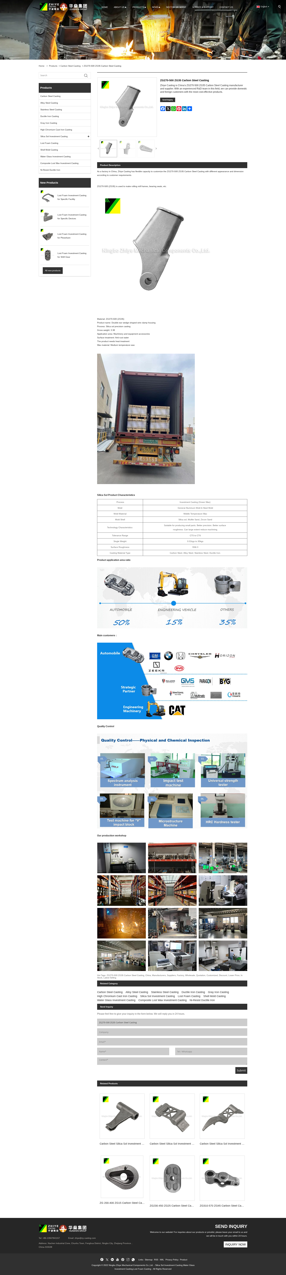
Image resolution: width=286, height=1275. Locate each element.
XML (162, 1259)
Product (183, 1259)
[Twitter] (107, 1260)
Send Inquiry (167, 100)
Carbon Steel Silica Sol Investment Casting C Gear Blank (223, 1143)
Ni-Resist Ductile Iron (50, 170)
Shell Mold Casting (49, 150)
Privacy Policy (171, 1259)
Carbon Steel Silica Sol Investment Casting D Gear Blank (123, 1143)
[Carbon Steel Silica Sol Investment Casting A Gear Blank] (172, 1115)
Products (53, 66)
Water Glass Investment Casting (55, 156)
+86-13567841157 (51, 1238)
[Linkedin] (112, 1260)
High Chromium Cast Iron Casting (56, 129)
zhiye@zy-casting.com (85, 1238)
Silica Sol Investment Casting (54, 136)
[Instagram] (127, 1260)
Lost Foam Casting (49, 143)
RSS (156, 1259)
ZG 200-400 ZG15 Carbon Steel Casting (123, 1202)
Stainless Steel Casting (51, 109)
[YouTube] (117, 1260)
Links (140, 1259)
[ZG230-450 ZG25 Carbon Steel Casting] (172, 1177)
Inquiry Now (235, 1244)
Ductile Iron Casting (49, 116)
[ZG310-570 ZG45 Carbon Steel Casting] (222, 1177)
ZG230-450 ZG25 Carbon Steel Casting (173, 1205)
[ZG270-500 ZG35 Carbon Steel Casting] (108, 148)
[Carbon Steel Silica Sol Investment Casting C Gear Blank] (222, 1115)
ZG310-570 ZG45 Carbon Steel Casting (223, 1205)
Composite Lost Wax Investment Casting (59, 163)
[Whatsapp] (133, 1260)
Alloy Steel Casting (49, 103)
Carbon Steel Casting (70, 66)
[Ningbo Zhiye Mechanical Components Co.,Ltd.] (63, 6)
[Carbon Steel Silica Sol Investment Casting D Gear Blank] (122, 1115)
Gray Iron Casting (48, 123)
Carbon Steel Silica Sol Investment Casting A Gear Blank (173, 1143)
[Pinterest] (122, 1260)
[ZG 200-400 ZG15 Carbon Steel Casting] (122, 1175)
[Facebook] (101, 1260)
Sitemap (149, 1259)
